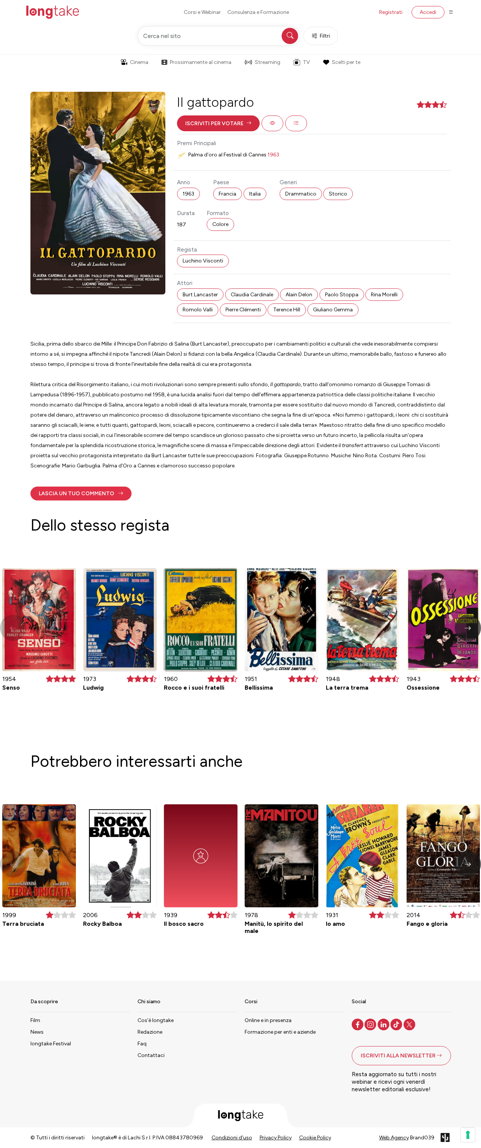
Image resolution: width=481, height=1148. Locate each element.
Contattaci (151, 1055)
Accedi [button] (428, 12)
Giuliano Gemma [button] (333, 309)
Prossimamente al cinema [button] (200, 62)
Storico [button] (338, 194)
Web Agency (394, 1137)
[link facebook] (358, 1024)
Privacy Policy (276, 1137)
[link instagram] (371, 1024)
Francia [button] (227, 194)
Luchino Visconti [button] (203, 261)
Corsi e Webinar (202, 12)
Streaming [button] (267, 62)
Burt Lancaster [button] (200, 294)
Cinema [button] (139, 62)
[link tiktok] (397, 1024)
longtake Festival (50, 1043)
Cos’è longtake (156, 1020)
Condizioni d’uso (232, 1137)
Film (35, 1020)
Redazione (150, 1032)
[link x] (410, 1024)
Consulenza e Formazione (258, 12)
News (37, 1032)
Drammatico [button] (300, 194)
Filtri (325, 36)
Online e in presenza (268, 1020)
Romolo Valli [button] (198, 309)
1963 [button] (188, 194)
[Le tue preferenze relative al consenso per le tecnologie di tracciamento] (468, 1135)
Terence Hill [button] (286, 309)
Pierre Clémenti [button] (243, 309)
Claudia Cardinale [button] (252, 294)
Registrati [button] (390, 12)
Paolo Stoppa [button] (341, 294)
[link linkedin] (384, 1024)
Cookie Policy (315, 1137)
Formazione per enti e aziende (280, 1032)
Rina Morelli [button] (384, 294)
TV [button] (306, 62)
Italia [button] (255, 194)
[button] (218, 123)
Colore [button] (220, 224)
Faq (142, 1043)
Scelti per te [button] (346, 62)
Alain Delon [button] (299, 294)
